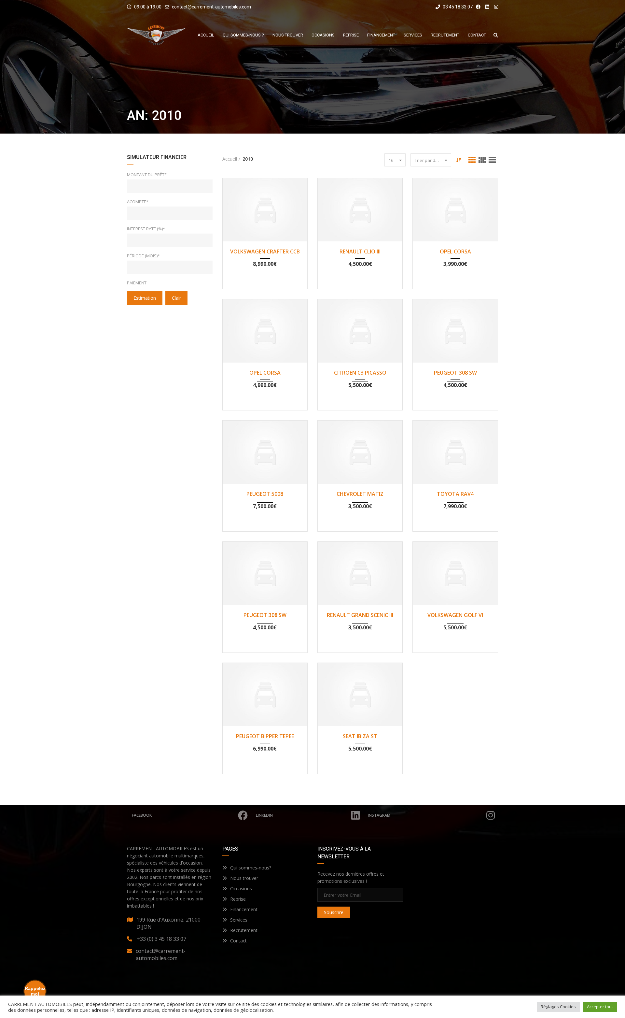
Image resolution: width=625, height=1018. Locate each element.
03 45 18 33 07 (457, 6)
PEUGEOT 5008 (264, 493)
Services (238, 920)
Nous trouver (244, 878)
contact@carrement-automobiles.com (211, 6)
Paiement (136, 283)
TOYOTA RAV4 (455, 493)
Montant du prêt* (147, 175)
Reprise (238, 899)
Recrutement (243, 930)
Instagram (379, 815)
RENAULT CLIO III (360, 251)
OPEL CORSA (455, 251)
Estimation (144, 298)
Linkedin (264, 815)
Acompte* (137, 202)
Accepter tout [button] (600, 1007)
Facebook (142, 815)
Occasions (241, 888)
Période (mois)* (143, 256)
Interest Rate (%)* (146, 229)
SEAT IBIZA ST (360, 736)
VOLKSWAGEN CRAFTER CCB (265, 251)
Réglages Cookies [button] (558, 1007)
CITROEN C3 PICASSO (360, 372)
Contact (238, 941)
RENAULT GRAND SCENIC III (360, 615)
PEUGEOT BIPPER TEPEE (265, 736)
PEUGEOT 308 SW (455, 372)
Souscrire (333, 912)
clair (176, 298)
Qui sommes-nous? (250, 868)
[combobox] (395, 159)
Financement (243, 909)
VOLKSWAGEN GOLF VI (455, 615)
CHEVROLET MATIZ (360, 493)
